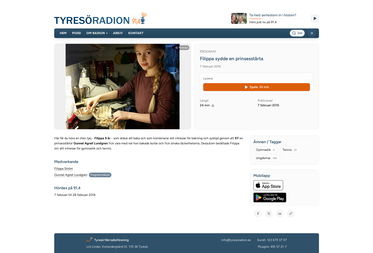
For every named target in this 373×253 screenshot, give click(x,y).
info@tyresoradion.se (236, 240)
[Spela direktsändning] (315, 18)
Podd (76, 33)
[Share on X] (269, 214)
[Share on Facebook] (258, 214)
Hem (63, 33)
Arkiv (118, 33)
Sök (300, 33)
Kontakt (136, 33)
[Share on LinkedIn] (280, 214)
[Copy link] (291, 214)
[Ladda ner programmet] (212, 105)
